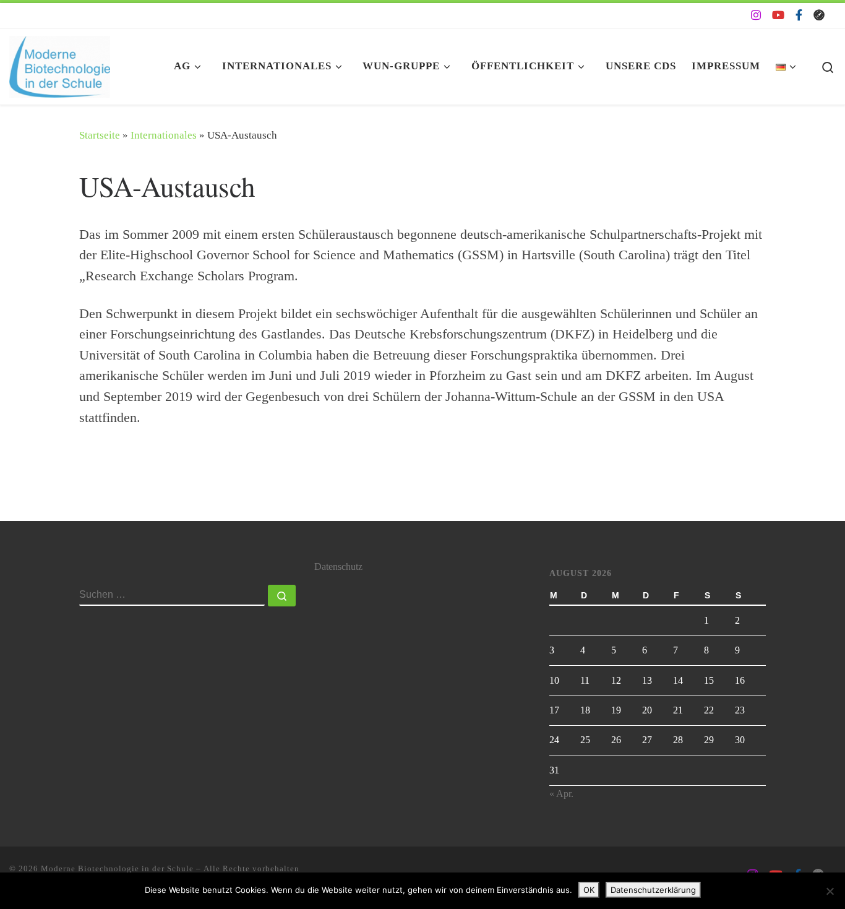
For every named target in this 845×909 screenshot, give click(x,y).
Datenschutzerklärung (653, 890)
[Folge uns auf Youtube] (778, 15)
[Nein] (829, 891)
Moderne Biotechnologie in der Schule (117, 868)
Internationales (164, 135)
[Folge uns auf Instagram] (756, 15)
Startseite (99, 135)
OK (588, 890)
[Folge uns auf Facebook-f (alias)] (799, 15)
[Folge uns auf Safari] (819, 15)
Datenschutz (338, 566)
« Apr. (561, 793)
